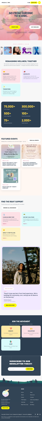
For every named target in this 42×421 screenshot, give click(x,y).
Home (22, 392)
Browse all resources (9, 207)
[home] (5, 3)
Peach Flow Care (24, 404)
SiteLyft (20, 414)
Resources (32, 394)
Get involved (35, 27)
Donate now (33, 2)
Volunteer (23, 402)
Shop (31, 392)
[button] (28, 3)
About (22, 394)
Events (22, 397)
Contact (32, 397)
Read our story (10, 305)
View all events (34, 140)
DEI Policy (32, 404)
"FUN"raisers (23, 399)
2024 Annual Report (34, 399)
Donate (31, 402)
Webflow (30, 414)
